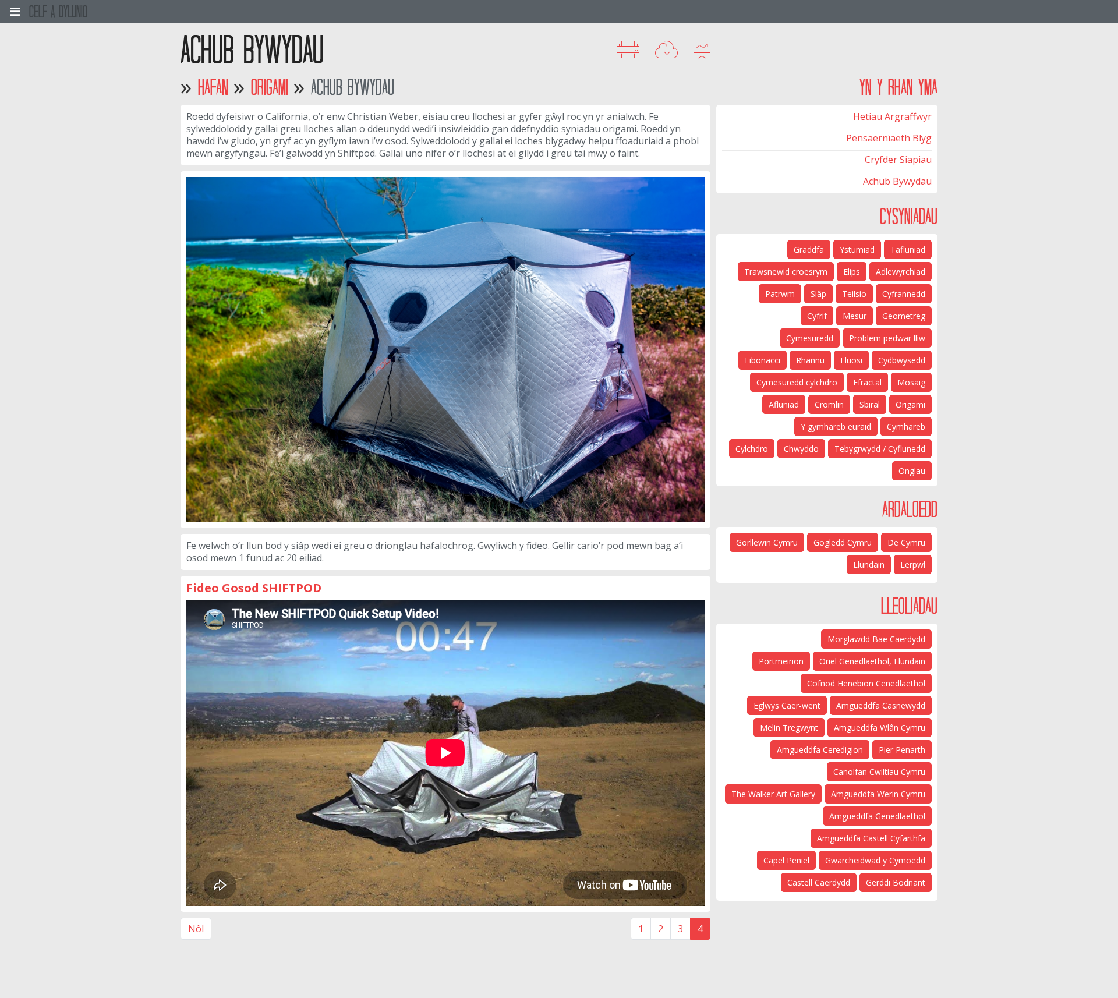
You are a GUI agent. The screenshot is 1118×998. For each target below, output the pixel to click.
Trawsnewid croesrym (785, 271)
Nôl (196, 928)
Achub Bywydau (897, 181)
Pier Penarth (902, 749)
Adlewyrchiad (900, 271)
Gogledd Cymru (842, 542)
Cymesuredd (809, 338)
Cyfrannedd (903, 293)
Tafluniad (907, 249)
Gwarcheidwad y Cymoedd (875, 860)
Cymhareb (906, 426)
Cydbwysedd (901, 360)
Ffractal (867, 382)
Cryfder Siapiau (898, 159)
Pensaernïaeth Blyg (889, 138)
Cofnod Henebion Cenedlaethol (866, 683)
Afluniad (784, 404)
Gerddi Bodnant (895, 882)
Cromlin (829, 404)
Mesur (854, 315)
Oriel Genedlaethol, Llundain (872, 661)
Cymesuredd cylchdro (796, 382)
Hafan (213, 87)
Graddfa (809, 249)
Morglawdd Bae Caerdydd (876, 639)
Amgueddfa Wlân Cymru (879, 727)
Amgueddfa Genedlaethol (877, 816)
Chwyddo (801, 448)
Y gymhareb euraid (836, 426)
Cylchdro (751, 448)
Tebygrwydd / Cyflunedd (879, 448)
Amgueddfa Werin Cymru (878, 793)
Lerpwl (912, 564)
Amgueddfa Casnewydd (880, 705)
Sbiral (869, 404)
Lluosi (851, 360)
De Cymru (906, 542)
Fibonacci (762, 360)
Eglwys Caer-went (786, 705)
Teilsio (854, 293)
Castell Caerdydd (818, 882)
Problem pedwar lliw (887, 338)
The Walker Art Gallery (773, 793)
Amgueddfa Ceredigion (820, 749)
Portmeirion (781, 661)
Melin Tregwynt (789, 727)
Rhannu (810, 360)
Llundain (869, 564)
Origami (269, 87)
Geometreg (903, 315)
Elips (851, 271)
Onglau (911, 470)
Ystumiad (857, 249)
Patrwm (780, 293)
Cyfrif (817, 315)
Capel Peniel (786, 860)
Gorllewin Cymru (767, 542)
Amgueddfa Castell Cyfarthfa (871, 838)
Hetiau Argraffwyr (892, 116)
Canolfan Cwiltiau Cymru (879, 771)
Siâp (818, 293)
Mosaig (911, 382)
